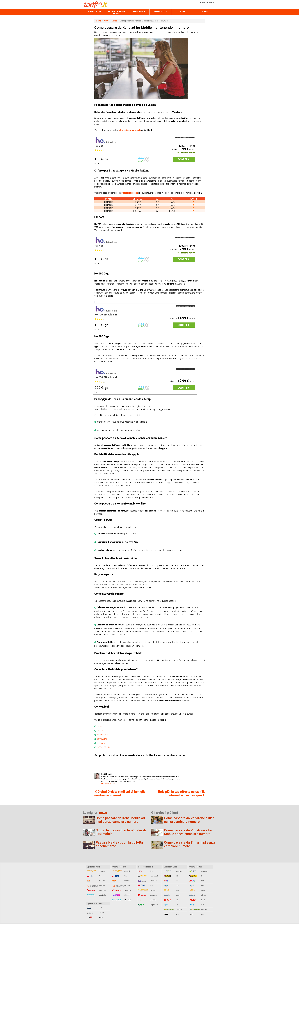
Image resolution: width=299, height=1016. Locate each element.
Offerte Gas (160, 11)
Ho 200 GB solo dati (105, 377)
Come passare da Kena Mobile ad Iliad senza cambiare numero (120, 820)
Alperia (177, 895)
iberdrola (178, 909)
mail (102, 783)
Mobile (114, 21)
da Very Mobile (103, 747)
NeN (177, 914)
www (107, 783)
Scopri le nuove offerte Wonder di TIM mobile (121, 832)
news (103, 813)
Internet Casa (94, 11)
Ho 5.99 (99, 145)
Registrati (211, 2)
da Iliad (99, 726)
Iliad (151, 871)
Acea (177, 890)
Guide (205, 11)
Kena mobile (154, 876)
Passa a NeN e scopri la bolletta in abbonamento (121, 844)
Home (98, 21)
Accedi (203, 2)
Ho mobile (153, 881)
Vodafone (102, 890)
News (182, 11)
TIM (151, 885)
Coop (177, 885)
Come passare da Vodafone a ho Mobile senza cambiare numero (188, 832)
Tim (99, 876)
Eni (176, 876)
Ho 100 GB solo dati (105, 314)
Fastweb (101, 871)
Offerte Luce (138, 11)
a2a (176, 905)
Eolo (100, 908)
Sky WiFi (127, 895)
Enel (176, 881)
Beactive (101, 885)
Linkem (101, 912)
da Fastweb (102, 743)
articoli (112, 783)
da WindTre (101, 739)
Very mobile (154, 905)
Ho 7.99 (99, 245)
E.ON (177, 900)
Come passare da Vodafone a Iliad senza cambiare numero (189, 820)
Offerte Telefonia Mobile (116, 12)
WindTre (101, 881)
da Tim (99, 730)
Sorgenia (178, 871)
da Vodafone (102, 734)
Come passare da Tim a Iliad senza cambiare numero (189, 844)
